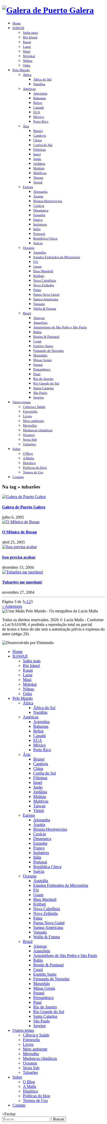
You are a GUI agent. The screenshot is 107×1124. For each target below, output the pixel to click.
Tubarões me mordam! (22, 582)
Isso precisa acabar (19, 557)
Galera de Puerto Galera (23, 507)
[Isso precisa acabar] (19, 547)
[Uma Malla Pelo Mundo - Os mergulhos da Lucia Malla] (48, 10)
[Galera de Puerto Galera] (24, 496)
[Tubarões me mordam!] (22, 572)
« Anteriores (12, 606)
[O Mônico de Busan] (20, 522)
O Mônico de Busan (19, 532)
